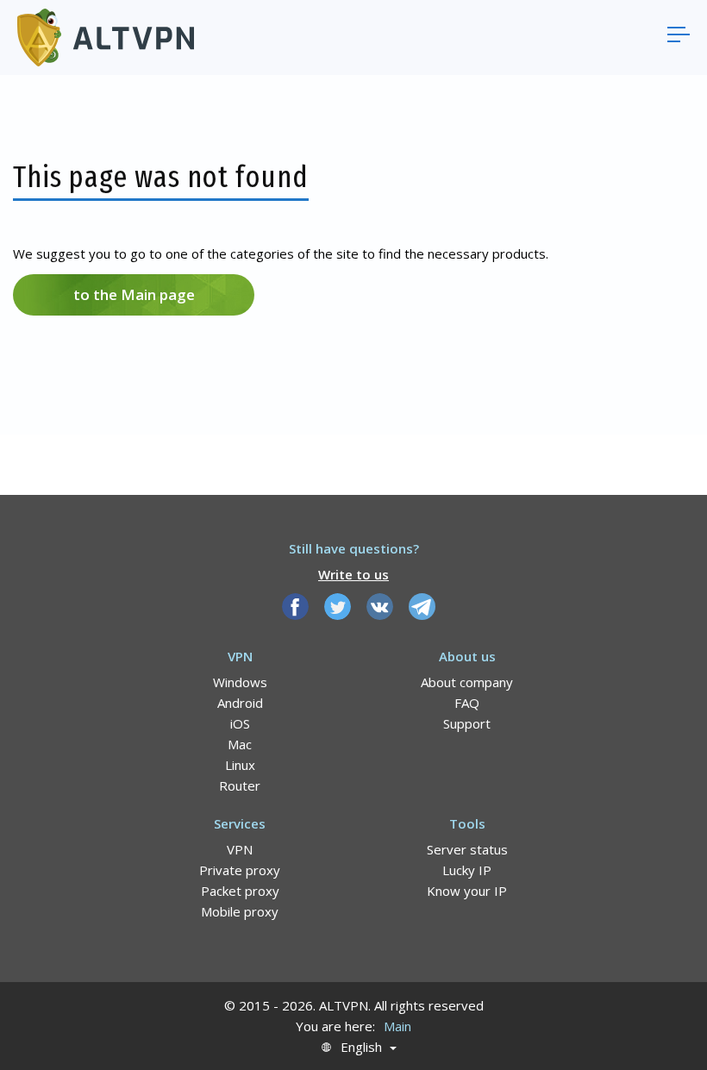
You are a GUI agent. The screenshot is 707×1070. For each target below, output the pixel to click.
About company (467, 682)
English (361, 1047)
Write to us (353, 574)
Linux (240, 764)
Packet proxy (240, 890)
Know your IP (467, 890)
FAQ (466, 702)
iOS (240, 723)
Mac (240, 744)
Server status (467, 849)
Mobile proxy (239, 911)
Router (239, 785)
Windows (240, 682)
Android (240, 702)
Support (467, 723)
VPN (240, 849)
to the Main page (134, 294)
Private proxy (239, 870)
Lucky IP (466, 870)
